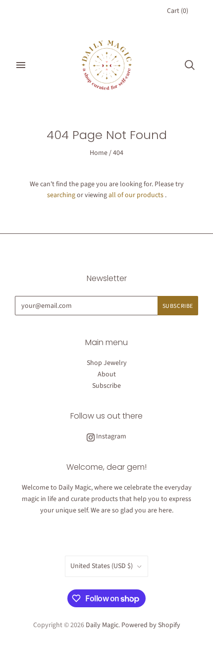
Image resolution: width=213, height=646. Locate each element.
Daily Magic (102, 625)
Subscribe (106, 386)
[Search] (189, 65)
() (177, 11)
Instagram (110, 436)
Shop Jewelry (107, 363)
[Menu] (21, 65)
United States (101, 566)
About (107, 374)
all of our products (135, 195)
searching (61, 195)
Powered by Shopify (150, 625)
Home (98, 153)
